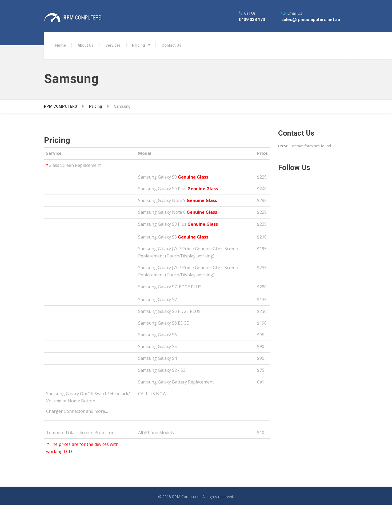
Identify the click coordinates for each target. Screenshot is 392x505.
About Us (86, 45)
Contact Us (171, 45)
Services (113, 45)
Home (60, 45)
